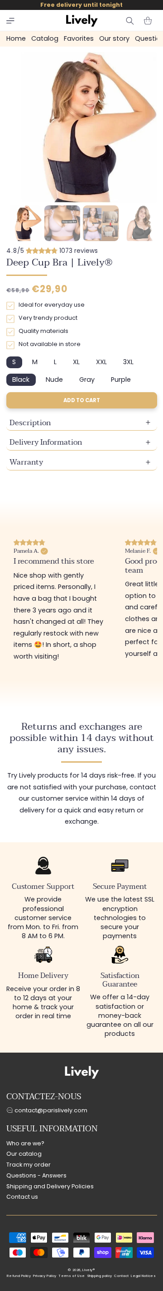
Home (16, 38)
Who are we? (25, 1143)
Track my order (28, 1164)
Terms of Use (71, 1275)
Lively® (88, 1269)
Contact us (22, 1197)
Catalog (44, 38)
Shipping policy (99, 1275)
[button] (10, 21)
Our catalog (24, 1154)
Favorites (79, 38)
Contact (121, 1275)
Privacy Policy (45, 1275)
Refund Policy (19, 1275)
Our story (114, 38)
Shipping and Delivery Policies (50, 1186)
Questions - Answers (36, 1175)
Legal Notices (143, 1275)
